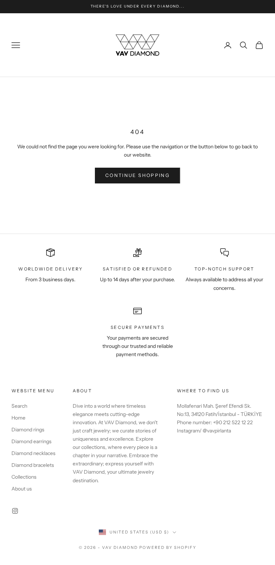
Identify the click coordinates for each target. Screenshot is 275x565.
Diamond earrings (31, 441)
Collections (24, 477)
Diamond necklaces (33, 453)
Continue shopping (137, 175)
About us (21, 488)
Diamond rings (27, 429)
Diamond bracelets (32, 465)
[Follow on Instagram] (15, 510)
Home (18, 418)
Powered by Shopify (167, 547)
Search (19, 406)
